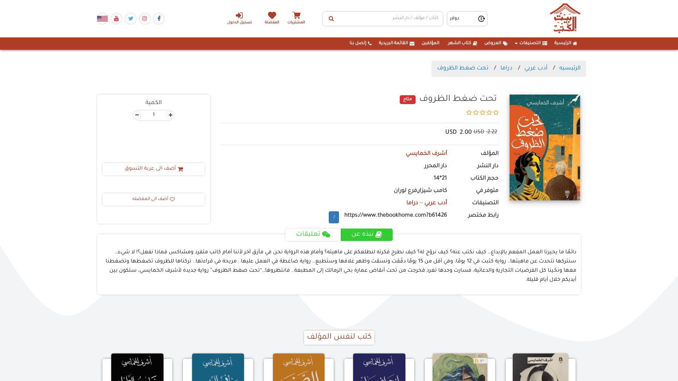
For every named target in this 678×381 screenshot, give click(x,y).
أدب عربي (535, 68)
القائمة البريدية (393, 43)
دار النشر (488, 166)
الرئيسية (562, 43)
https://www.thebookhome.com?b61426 (395, 216)
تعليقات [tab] (308, 234)
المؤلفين (430, 43)
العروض (492, 43)
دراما (506, 68)
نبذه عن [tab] (362, 234)
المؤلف (490, 154)
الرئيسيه (570, 68)
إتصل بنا (358, 43)
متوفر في (487, 191)
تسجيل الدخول (239, 23)
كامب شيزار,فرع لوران (420, 191)
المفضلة (272, 23)
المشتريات (296, 23)
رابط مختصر (483, 216)
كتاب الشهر (459, 43)
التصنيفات (530, 43)
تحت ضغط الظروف (462, 68)
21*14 (440, 179)
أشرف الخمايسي (426, 154)
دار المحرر (435, 166)
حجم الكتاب (484, 179)
